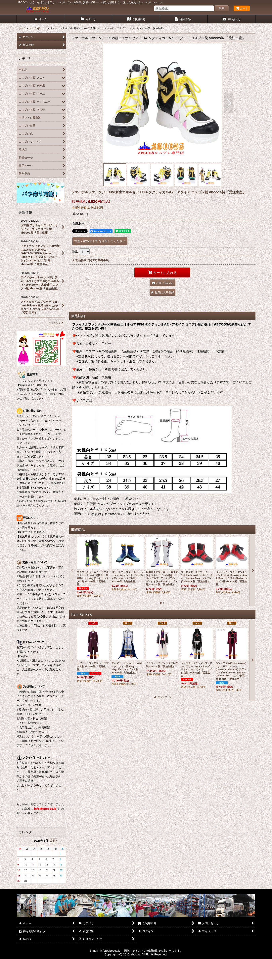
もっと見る (54, 322)
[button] (96, 103)
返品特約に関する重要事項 (92, 260)
